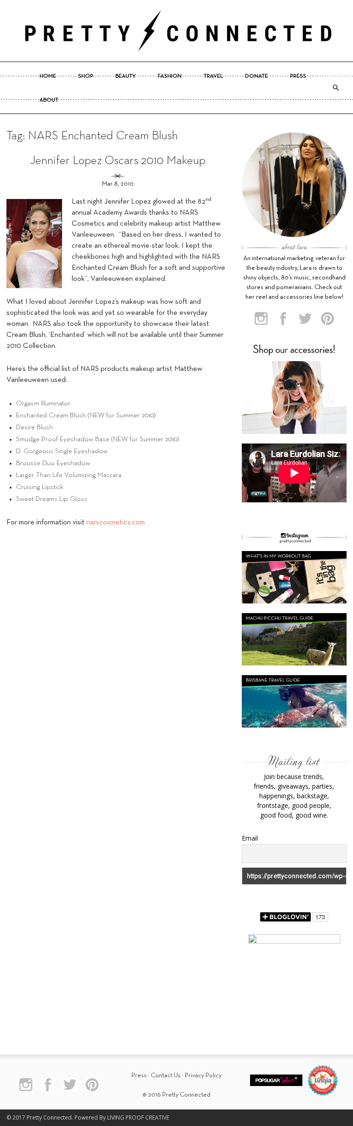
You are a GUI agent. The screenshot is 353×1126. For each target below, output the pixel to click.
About (49, 100)
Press (298, 76)
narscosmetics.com (115, 522)
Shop (85, 76)
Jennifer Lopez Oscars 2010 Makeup (117, 161)
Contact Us (166, 1076)
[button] (336, 88)
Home (48, 76)
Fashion (170, 76)
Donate (256, 76)
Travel (213, 76)
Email (250, 838)
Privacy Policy (203, 1076)
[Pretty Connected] (176, 31)
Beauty (125, 76)
